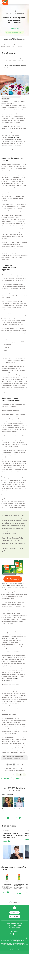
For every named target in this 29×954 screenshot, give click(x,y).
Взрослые (6, 778)
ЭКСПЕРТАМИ (21, 788)
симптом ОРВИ (14, 137)
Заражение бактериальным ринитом (14, 58)
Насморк (18, 778)
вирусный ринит (9, 135)
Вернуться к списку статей (14, 13)
